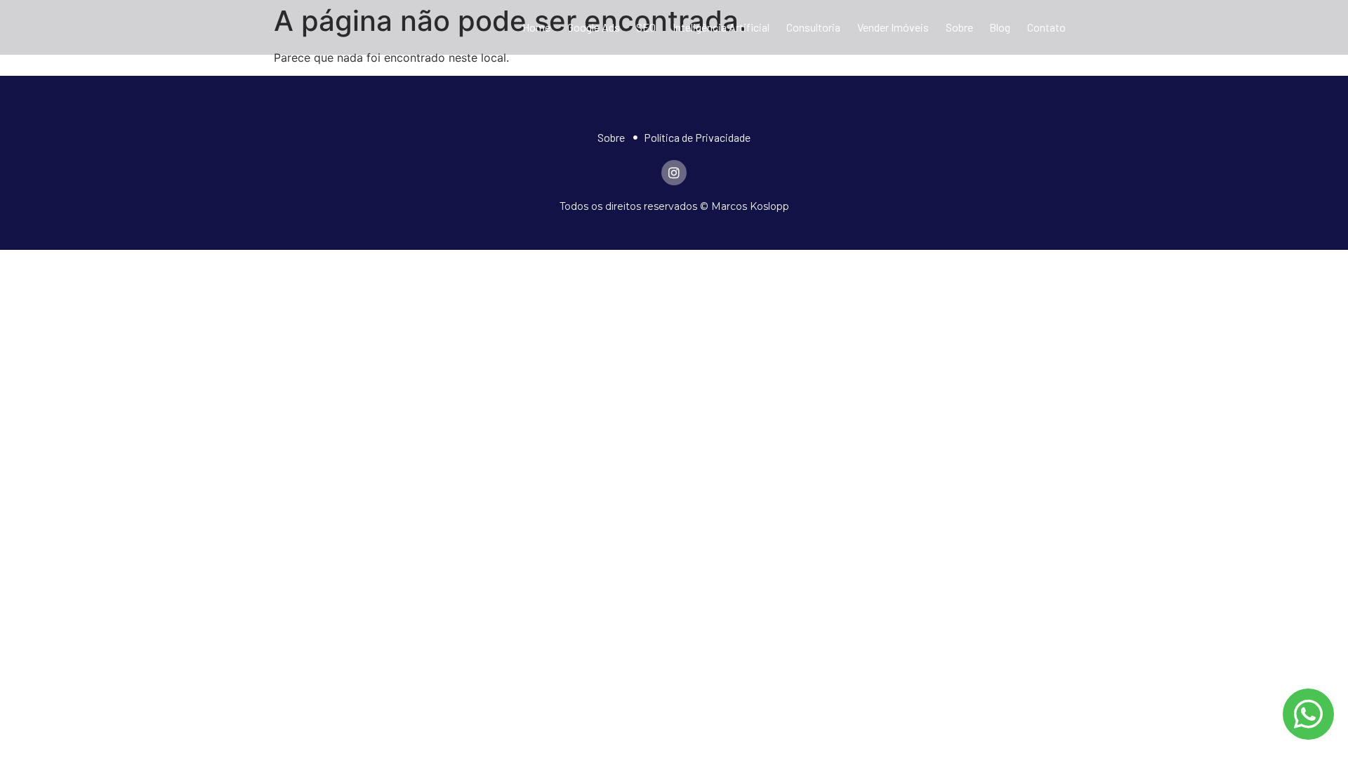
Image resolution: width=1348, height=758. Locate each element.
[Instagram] (674, 172)
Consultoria (813, 27)
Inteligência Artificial (721, 27)
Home (536, 27)
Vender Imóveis (893, 27)
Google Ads (593, 27)
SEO (646, 27)
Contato (1046, 27)
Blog (999, 27)
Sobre (959, 27)
